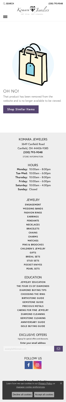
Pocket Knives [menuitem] (33, 264)
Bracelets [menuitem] (33, 228)
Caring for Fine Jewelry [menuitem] (33, 310)
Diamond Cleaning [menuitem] (33, 314)
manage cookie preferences (30, 387)
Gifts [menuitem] (33, 252)
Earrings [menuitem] (33, 216)
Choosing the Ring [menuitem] (33, 294)
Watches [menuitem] (33, 240)
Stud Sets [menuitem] (33, 260)
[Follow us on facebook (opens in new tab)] (29, 365)
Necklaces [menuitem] (33, 224)
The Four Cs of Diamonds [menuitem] (33, 286)
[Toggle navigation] (5, 16)
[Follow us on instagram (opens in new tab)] (37, 365)
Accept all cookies (44, 394)
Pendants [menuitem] (33, 220)
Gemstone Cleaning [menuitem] (33, 318)
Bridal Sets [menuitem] (33, 256)
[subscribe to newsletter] (58, 349)
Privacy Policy (45, 383)
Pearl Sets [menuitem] (33, 268)
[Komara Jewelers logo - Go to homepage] (33, 10)
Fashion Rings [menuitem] (33, 212)
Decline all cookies (22, 394)
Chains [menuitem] (33, 232)
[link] (55, 3)
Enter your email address (33, 342)
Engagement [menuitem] (33, 204)
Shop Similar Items (21, 109)
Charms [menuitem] (33, 236)
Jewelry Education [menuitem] (33, 282)
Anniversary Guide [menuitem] (33, 322)
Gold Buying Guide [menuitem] (33, 326)
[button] (8, 3)
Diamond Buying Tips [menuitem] (33, 290)
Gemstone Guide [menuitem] (32, 302)
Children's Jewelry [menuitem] (33, 248)
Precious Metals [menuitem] (33, 306)
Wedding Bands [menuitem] (33, 208)
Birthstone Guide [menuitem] (33, 298)
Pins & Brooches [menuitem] (33, 244)
